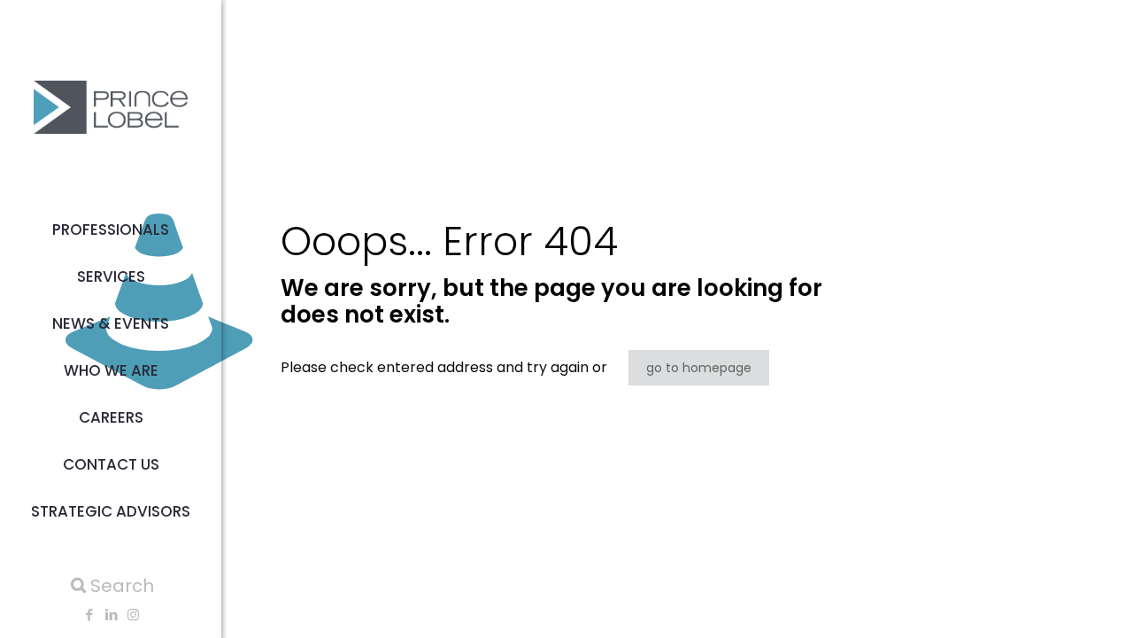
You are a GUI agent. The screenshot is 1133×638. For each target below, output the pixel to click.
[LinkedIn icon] (111, 614)
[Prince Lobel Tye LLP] (110, 106)
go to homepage (698, 368)
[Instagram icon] (133, 614)
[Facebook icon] (89, 614)
